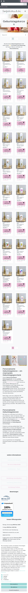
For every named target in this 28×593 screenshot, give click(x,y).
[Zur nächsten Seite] (17, 38)
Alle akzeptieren (14, 584)
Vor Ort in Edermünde (14, 464)
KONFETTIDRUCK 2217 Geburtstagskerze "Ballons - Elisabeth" (7, 170)
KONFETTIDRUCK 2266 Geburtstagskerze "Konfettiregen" (6, 332)
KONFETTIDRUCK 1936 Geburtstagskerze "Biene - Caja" (6, 144)
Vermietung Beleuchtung (14, 482)
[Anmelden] (2, 1)
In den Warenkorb (7, 97)
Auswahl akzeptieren (14, 590)
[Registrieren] (4, 1)
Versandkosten (5, 73)
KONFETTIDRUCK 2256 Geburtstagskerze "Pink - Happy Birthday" (20, 197)
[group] (7, 56)
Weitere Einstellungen (6, 581)
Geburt (19, 419)
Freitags (5, 527)
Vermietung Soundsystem (14, 478)
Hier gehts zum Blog (3, 6)
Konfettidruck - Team (14, 469)
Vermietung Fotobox (14, 487)
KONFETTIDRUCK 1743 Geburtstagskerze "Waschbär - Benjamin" (20, 90)
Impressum (22, 567)
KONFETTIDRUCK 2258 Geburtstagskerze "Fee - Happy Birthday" (20, 224)
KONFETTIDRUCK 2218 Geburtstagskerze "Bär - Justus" (20, 170)
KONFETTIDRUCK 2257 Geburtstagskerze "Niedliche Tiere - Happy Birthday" (6, 224)
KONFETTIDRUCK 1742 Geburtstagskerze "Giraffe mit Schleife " (7, 90)
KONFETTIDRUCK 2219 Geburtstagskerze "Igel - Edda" (6, 196)
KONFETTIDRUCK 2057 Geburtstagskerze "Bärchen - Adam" (20, 144)
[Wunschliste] (19, 1)
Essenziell (6, 574)
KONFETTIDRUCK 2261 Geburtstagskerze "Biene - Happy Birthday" (20, 251)
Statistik (5, 576)
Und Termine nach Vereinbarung (10, 529)
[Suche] (25, 4)
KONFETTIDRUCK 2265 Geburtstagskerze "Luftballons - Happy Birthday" (21, 305)
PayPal (5, 578)
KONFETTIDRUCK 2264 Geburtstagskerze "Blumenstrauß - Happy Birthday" (6, 305)
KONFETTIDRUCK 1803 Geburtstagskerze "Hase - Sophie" (20, 117)
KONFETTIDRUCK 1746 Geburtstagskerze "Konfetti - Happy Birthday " (6, 117)
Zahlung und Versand (14, 460)
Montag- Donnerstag (8, 524)
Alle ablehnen (14, 587)
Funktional (6, 579)
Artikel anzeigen (7, 70)
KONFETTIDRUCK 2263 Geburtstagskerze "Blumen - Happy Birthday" (20, 278)
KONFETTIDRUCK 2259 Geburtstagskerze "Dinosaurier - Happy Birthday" (7, 251)
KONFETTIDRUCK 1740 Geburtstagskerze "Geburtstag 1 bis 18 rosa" (7, 63)
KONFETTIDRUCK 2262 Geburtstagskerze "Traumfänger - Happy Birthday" (6, 278)
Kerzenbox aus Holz (12, 382)
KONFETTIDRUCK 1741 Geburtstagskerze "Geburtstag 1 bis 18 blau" (21, 63)
